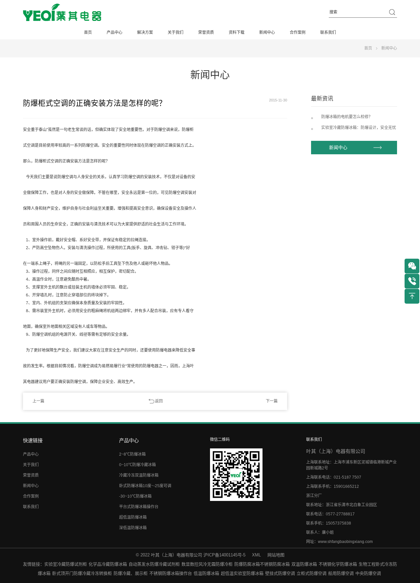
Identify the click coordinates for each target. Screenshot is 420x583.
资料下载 (236, 32)
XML (256, 554)
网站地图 (275, 554)
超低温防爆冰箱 (133, 517)
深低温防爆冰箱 (133, 528)
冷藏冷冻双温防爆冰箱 (138, 475)
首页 (88, 32)
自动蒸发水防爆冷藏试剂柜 (154, 564)
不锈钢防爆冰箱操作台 (170, 573)
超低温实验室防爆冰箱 (242, 573)
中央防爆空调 (368, 573)
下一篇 (272, 401)
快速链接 (33, 440)
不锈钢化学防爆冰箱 (338, 564)
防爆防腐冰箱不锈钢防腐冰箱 (262, 564)
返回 (159, 401)
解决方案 (145, 32)
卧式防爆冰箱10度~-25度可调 (145, 486)
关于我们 (175, 32)
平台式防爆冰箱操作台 (138, 507)
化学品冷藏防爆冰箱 (108, 564)
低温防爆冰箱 (206, 573)
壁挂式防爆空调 (280, 573)
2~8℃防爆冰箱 (132, 454)
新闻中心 (267, 32)
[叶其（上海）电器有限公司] (62, 12)
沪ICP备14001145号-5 (224, 554)
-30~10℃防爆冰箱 (135, 496)
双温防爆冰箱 (304, 564)
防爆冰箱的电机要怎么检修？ (346, 117)
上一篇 (38, 401)
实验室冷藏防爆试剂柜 (65, 564)
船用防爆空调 (341, 573)
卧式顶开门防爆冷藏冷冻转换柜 (82, 573)
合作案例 (297, 32)
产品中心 (114, 32)
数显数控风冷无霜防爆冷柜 (207, 564)
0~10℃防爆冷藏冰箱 (137, 465)
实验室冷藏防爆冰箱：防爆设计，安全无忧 (358, 127)
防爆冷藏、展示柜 (131, 573)
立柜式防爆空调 (311, 573)
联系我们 (328, 32)
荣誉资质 (206, 32)
